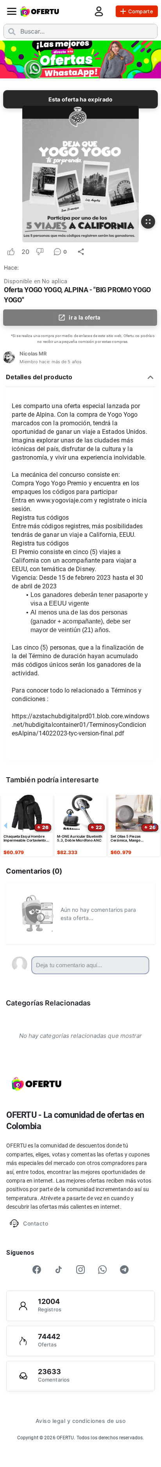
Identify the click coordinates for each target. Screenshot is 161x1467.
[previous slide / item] (5, 58)
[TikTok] (58, 1269)
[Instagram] (80, 1269)
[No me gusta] (40, 252)
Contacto (35, 1223)
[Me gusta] (11, 252)
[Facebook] (36, 1269)
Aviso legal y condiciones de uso (81, 1420)
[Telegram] (124, 1269)
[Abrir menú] (11, 11)
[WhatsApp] (102, 1269)
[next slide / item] (155, 58)
